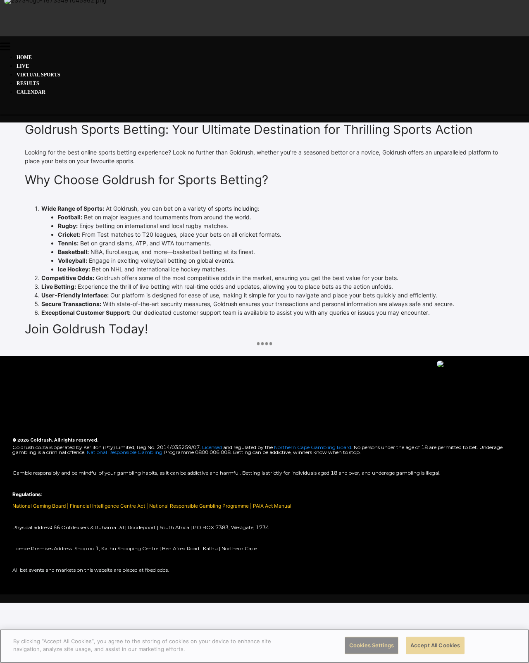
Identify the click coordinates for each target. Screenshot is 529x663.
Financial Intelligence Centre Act (108, 506)
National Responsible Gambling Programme (199, 506)
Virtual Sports (38, 75)
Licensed (212, 447)
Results (28, 83)
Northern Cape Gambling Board (312, 447)
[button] (5, 48)
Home (24, 57)
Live (23, 66)
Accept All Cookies (435, 645)
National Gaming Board (39, 506)
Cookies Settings (371, 645)
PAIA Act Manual (272, 506)
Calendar (31, 92)
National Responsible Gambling (124, 452)
